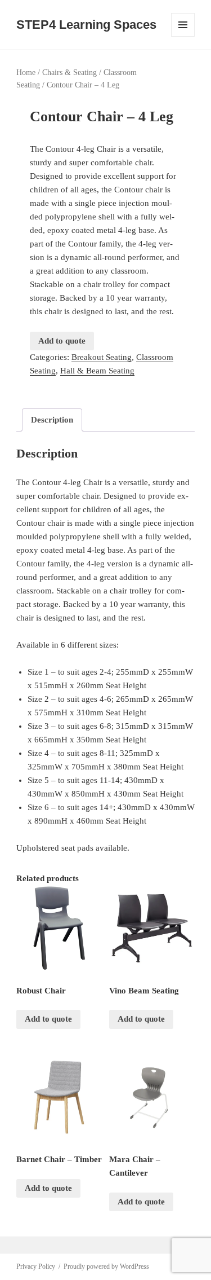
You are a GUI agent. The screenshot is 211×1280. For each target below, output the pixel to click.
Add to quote (62, 340)
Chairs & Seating (69, 72)
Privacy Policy (35, 1266)
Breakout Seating (101, 357)
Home (25, 72)
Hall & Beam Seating (97, 370)
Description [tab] (52, 419)
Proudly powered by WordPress (106, 1266)
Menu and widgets (183, 36)
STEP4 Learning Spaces (86, 24)
